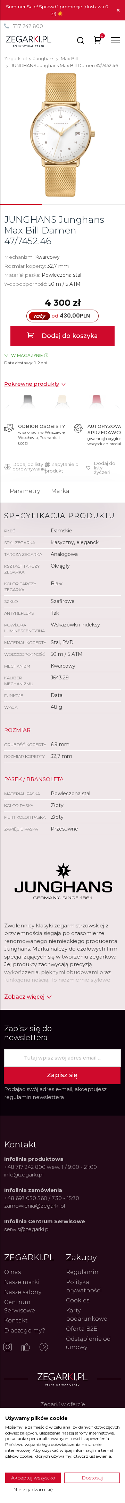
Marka (60, 491)
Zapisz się (62, 1075)
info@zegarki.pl (23, 1174)
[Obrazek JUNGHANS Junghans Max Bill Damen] (62, 135)
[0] (97, 41)
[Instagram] (7, 1347)
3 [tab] (104, 204)
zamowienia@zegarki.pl (34, 1205)
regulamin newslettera (34, 1097)
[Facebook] (25, 1347)
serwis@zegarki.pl (27, 1229)
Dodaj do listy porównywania (29, 466)
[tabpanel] (62, 135)
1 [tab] (21, 204)
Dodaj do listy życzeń (104, 468)
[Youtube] (44, 1347)
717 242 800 (28, 26)
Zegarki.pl (15, 58)
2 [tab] (62, 204)
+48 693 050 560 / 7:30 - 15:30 (41, 1198)
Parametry (25, 491)
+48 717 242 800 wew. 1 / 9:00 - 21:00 (50, 1167)
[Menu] (115, 40)
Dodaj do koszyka (69, 336)
